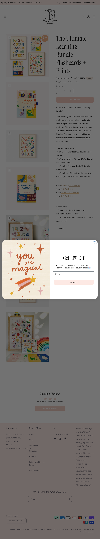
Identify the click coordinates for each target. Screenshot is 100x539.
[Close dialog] (94, 243)
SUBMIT (74, 282)
